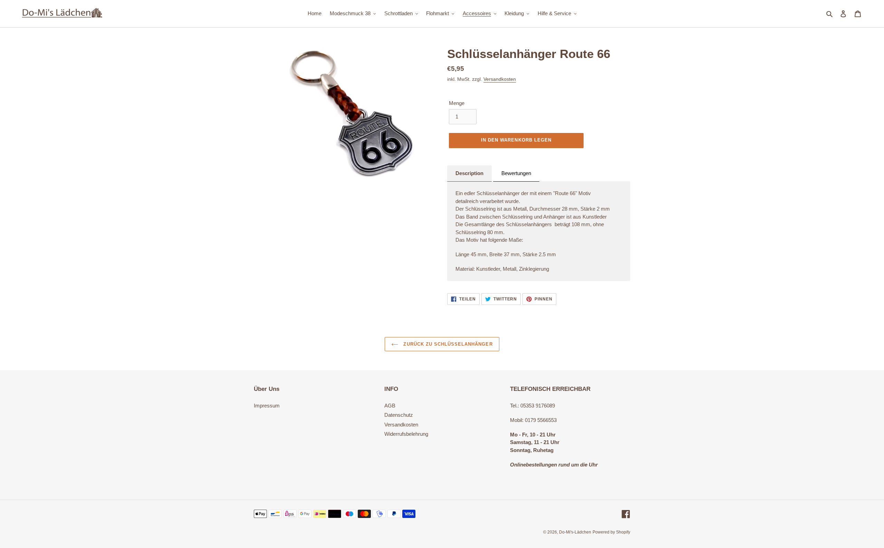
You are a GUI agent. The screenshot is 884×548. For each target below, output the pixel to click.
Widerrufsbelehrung (406, 434)
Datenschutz (398, 415)
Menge (456, 103)
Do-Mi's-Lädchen (575, 532)
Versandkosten (499, 79)
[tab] (469, 173)
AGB (389, 405)
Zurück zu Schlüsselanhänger (447, 344)
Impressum (267, 405)
